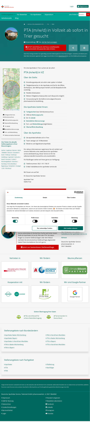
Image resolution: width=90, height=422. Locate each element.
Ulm (3, 168)
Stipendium (49, 14)
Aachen (3, 150)
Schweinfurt (12, 166)
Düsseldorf (16, 152)
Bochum (10, 152)
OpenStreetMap (15, 109)
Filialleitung (50, 364)
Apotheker (8, 364)
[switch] (35, 221)
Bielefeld (4, 152)
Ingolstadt (11, 157)
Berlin (19, 150)
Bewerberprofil (63, 56)
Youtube (50, 413)
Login (72, 6)
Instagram (50, 410)
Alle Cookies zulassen (70, 228)
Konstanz (8, 159)
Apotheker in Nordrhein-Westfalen (16, 341)
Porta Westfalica (12, 164)
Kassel (3, 159)
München (14, 161)
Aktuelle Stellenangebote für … (36, 24)
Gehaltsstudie (6, 18)
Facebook (50, 404)
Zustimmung (19, 197)
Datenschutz (6, 404)
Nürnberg (3, 164)
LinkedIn (50, 407)
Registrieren (83, 6)
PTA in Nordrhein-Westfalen (55, 344)
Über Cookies (71, 197)
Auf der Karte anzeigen (49, 42)
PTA (48, 24)
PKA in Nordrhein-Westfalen (55, 335)
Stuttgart (18, 166)
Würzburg (8, 168)
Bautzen (14, 150)
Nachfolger (50, 368)
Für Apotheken (35, 14)
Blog (16, 18)
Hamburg (13, 154)
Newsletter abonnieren (54, 401)
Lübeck (14, 159)
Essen (2, 154)
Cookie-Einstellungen (9, 407)
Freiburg (7, 154)
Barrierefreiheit (7, 410)
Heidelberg (4, 157)
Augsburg (8, 150)
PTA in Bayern (51, 341)
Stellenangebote (7, 14)
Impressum (6, 398)
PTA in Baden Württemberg (55, 338)
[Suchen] (88, 14)
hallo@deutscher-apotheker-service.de (74, 234)
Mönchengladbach (6, 161)
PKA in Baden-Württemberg (14, 344)
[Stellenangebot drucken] (84, 48)
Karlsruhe (17, 157)
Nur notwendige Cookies (44, 228)
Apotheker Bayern (11, 338)
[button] (5, 70)
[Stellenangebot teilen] (73, 48)
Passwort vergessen (53, 398)
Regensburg (4, 166)
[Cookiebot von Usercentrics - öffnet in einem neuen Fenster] (75, 192)
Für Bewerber (22, 14)
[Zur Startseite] (24, 24)
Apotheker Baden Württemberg (15, 335)
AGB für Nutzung (7, 401)
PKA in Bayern (9, 348)
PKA (6, 371)
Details (45, 197)
